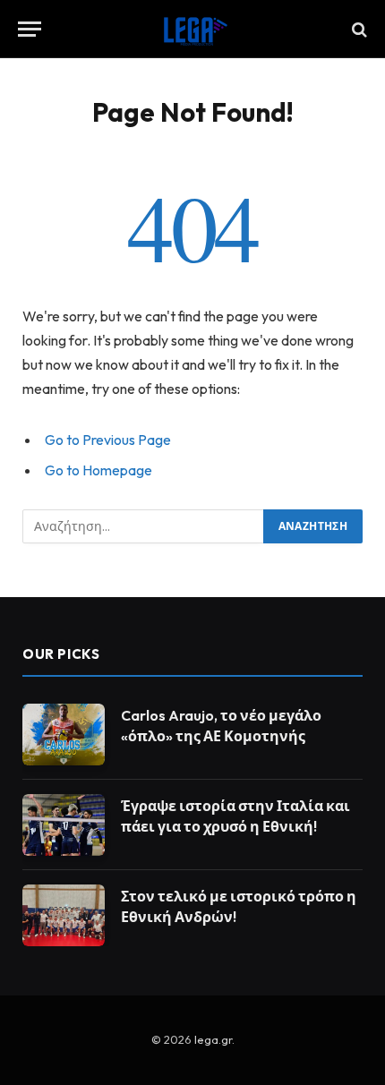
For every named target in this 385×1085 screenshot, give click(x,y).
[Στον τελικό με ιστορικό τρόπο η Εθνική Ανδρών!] (63, 915)
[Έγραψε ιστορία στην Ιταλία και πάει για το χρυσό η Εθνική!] (63, 825)
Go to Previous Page (108, 440)
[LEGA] (192, 29)
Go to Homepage (98, 470)
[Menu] (29, 29)
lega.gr (213, 1039)
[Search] (357, 29)
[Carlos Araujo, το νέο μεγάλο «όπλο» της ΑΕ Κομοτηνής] (63, 734)
